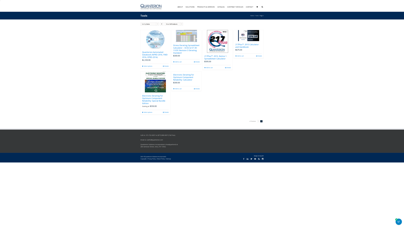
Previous (253, 121)
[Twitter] (251, 159)
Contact (249, 7)
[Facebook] (244, 159)
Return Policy (161, 159)
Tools (256, 15)
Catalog (221, 7)
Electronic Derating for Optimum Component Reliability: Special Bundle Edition (153, 99)
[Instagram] (263, 159)
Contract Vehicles (235, 7)
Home (252, 15)
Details (167, 66)
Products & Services (206, 7)
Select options (148, 66)
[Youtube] (255, 159)
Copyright (143, 159)
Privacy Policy (152, 159)
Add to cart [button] (178, 62)
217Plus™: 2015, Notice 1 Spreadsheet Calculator (215, 57)
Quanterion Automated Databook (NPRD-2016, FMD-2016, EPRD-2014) (155, 54)
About (180, 7)
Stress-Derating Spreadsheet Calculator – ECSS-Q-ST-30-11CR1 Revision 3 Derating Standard (186, 49)
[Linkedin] (247, 159)
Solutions (190, 7)
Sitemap (168, 159)
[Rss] (259, 159)
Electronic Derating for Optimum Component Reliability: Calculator (183, 77)
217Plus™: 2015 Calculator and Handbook (247, 45)
